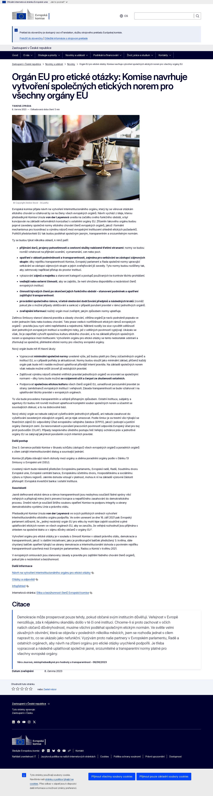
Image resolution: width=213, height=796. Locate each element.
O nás (26, 55)
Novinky (71, 64)
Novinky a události (75, 55)
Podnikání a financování (105, 55)
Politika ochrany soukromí (127, 756)
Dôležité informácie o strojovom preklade (66, 38)
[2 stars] (15, 689)
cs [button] (126, 15)
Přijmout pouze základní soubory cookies (163, 776)
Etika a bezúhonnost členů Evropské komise (63, 592)
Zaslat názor (50, 689)
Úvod (15, 55)
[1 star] (13, 689)
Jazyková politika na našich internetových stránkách (68, 756)
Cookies (104, 756)
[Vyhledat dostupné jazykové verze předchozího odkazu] (92, 572)
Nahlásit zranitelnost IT (24, 756)
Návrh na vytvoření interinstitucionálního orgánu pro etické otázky (51, 572)
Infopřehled (19, 586)
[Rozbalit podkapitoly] (32, 55)
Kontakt (79, 750)
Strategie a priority (47, 55)
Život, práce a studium (138, 55)
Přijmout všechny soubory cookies (111, 776)
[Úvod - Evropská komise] (35, 14)
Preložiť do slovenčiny (31, 38)
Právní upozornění (154, 756)
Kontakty (163, 55)
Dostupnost (175, 756)
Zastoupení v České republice (26, 64)
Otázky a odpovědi (23, 579)
